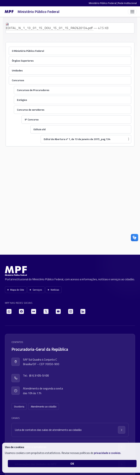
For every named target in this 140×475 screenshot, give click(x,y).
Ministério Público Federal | (103, 3)
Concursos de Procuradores (33, 90)
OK (72, 463)
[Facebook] (21, 311)
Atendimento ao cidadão (44, 406)
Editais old (40, 129)
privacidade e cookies (107, 453)
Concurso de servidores (30, 110)
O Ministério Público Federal (28, 51)
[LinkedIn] (83, 311)
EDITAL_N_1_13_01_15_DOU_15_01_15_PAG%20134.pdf (50, 27)
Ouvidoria (19, 406)
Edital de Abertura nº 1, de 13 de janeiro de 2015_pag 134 (77, 139)
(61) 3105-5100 (39, 375)
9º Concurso (32, 119)
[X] (46, 311)
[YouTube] (58, 311)
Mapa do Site (17, 290)
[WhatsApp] (9, 311)
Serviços (37, 290)
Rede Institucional (127, 3)
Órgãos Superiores (23, 60)
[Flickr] (34, 311)
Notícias (55, 290)
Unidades (17, 70)
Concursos (18, 80)
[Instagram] (71, 311)
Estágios (22, 100)
